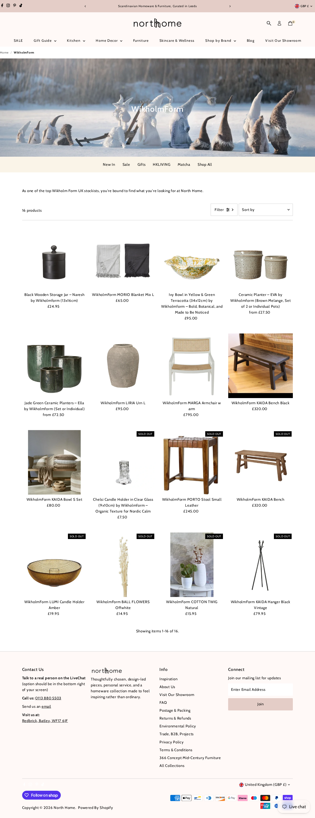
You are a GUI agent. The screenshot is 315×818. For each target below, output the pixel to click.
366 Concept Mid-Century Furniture (190, 758)
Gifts (142, 164)
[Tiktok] (20, 6)
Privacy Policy (171, 742)
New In (109, 164)
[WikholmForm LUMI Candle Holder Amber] (54, 564)
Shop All (205, 164)
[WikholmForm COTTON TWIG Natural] (191, 564)
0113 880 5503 (48, 698)
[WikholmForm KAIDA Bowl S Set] (54, 462)
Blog (251, 40)
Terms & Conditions (175, 750)
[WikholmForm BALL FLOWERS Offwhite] (123, 564)
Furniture (141, 40)
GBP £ (304, 6)
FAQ (163, 702)
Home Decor (107, 40)
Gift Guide (43, 40)
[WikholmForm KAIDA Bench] (260, 462)
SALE (18, 40)
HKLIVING (161, 164)
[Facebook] (2, 6)
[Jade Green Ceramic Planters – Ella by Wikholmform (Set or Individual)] (54, 365)
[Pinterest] (14, 6)
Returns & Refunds (175, 718)
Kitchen (74, 40)
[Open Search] (269, 23)
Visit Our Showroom (283, 40)
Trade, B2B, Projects (176, 734)
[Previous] (85, 6)
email (46, 706)
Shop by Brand (219, 40)
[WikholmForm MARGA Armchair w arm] (191, 365)
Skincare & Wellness (177, 40)
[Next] (229, 6)
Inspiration (168, 679)
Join (260, 704)
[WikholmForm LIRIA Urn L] (123, 365)
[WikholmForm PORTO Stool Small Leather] (191, 462)
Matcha (184, 164)
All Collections (171, 765)
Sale (126, 164)
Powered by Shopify (95, 807)
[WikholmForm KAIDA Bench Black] (260, 365)
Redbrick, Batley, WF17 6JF (45, 721)
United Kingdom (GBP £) (266, 784)
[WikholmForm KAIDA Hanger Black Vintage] (260, 564)
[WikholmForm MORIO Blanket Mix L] (123, 257)
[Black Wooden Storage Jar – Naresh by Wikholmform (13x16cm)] (54, 257)
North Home (64, 807)
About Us (167, 687)
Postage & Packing (174, 710)
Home (4, 52)
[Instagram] (8, 6)
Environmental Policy (177, 726)
